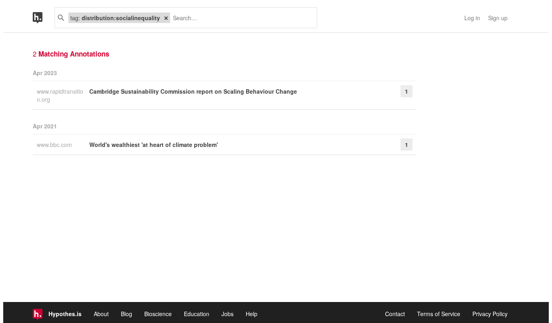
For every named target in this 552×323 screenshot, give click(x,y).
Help (251, 314)
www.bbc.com (55, 145)
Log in (472, 17)
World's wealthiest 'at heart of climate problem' (153, 145)
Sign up (498, 17)
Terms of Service (438, 314)
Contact (395, 314)
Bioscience (158, 314)
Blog (126, 314)
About (101, 314)
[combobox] (240, 18)
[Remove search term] (166, 18)
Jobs (227, 314)
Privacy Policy (490, 314)
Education (196, 314)
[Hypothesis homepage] (44, 17)
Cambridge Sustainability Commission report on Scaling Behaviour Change (193, 91)
